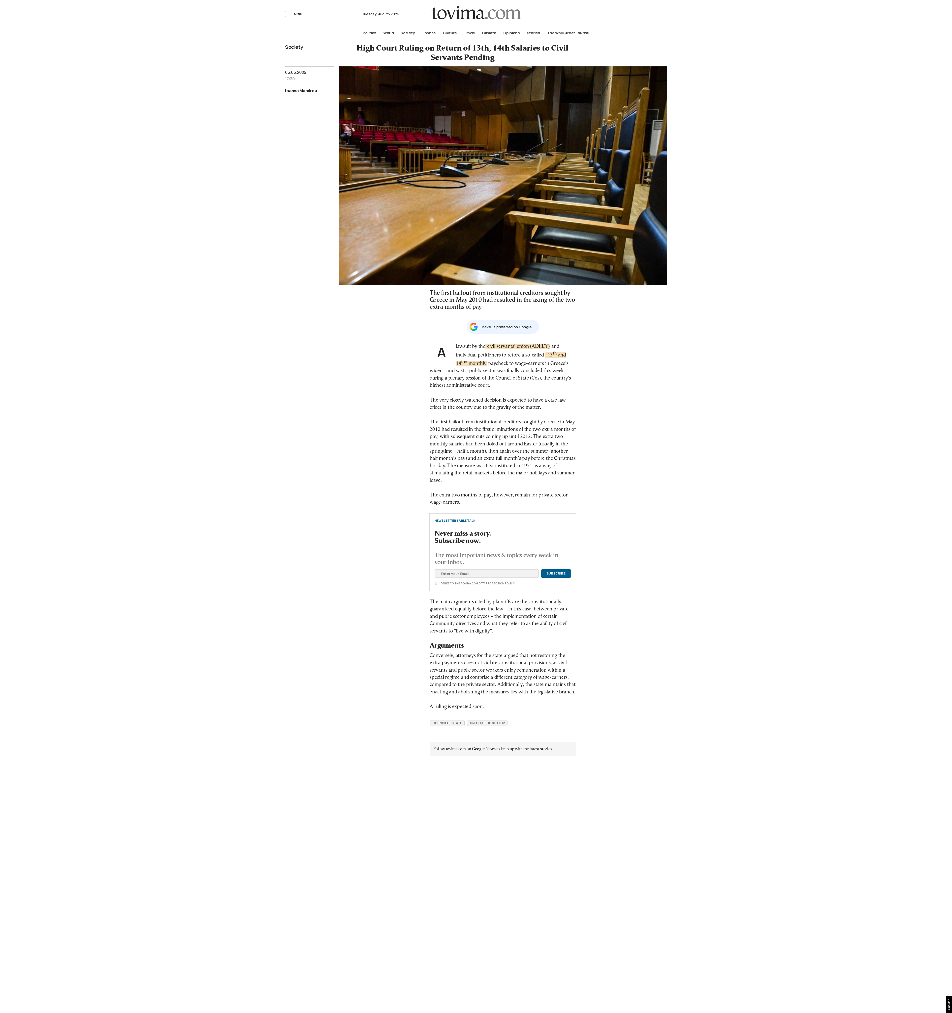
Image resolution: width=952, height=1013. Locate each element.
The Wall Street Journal (568, 32)
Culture (450, 32)
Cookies (949, 1004)
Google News (484, 749)
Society (408, 32)
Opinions (511, 32)
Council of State (447, 723)
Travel (469, 32)
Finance (428, 32)
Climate (489, 32)
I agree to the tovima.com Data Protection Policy (449, 583)
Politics (369, 32)
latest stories (541, 749)
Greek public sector (487, 723)
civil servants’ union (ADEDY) (518, 346)
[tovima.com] (476, 14)
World (388, 32)
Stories (533, 32)
